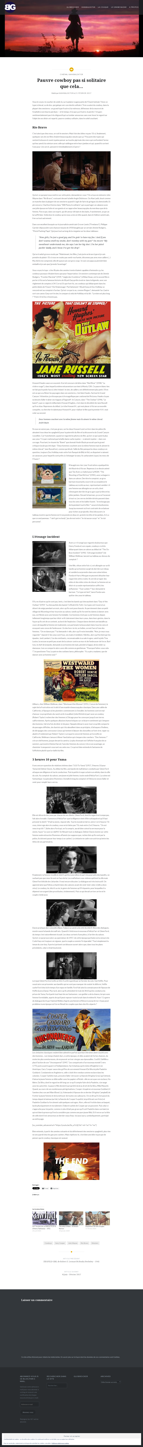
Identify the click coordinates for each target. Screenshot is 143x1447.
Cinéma (64, 74)
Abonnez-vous (28, 1412)
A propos (134, 7)
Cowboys (48, 1243)
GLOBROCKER (73, 7)
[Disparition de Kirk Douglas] (97, 1218)
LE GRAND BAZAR (119, 7)
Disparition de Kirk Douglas (94, 1226)
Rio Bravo (84, 1243)
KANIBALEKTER (88, 7)
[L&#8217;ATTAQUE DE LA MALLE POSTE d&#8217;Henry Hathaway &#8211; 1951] (44, 1218)
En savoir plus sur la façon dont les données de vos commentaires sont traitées (90, 1357)
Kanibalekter (66, 93)
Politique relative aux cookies (60, 1443)
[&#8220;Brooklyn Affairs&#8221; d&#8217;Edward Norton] (71, 1218)
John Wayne (72, 1243)
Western (95, 1243)
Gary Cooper (60, 1243)
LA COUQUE (103, 7)
